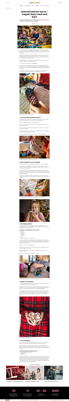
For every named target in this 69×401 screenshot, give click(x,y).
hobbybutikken (34, 63)
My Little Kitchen (38, 364)
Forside (7, 8)
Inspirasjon (9, 8)
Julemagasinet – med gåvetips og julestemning (14, 381)
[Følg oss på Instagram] (9, 400)
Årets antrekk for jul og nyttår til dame (32, 381)
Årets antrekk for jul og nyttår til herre (51, 381)
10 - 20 (8, 2)
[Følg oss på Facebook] (6, 400)
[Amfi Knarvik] (34, 2)
